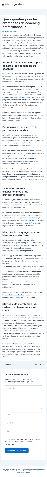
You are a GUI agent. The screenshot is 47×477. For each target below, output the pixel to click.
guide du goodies (13, 4)
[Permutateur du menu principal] (42, 4)
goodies (21, 43)
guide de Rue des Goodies (14, 295)
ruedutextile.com (31, 220)
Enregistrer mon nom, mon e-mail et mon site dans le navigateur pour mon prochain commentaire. (22, 441)
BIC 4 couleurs (25, 97)
